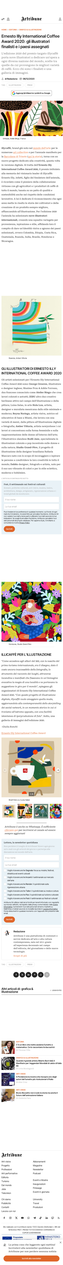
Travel (36, 1203)
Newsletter (38, 1169)
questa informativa (50, 909)
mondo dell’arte (42, 148)
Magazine (37, 1165)
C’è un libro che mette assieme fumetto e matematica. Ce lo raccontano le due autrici (35, 1046)
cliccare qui (11, 830)
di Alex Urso (21, 1082)
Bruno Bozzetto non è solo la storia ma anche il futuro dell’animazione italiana (37, 1094)
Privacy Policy (24, 523)
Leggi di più (57, 990)
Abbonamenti (39, 1161)
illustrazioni (15, 85)
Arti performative (9, 1173)
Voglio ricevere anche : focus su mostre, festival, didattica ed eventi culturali (30, 872)
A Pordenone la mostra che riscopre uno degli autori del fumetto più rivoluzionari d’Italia (36, 1078)
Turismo (5, 1181)
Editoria (13, 30)
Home (4, 30)
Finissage (37, 1188)
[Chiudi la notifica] (60, 1242)
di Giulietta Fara (23, 1098)
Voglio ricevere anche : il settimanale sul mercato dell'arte (30, 879)
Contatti (5, 1207)
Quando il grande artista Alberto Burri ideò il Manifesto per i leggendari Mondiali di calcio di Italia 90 (39, 1063)
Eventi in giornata (41, 1192)
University (37, 1199)
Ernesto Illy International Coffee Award (23, 733)
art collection (20, 152)
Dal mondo (6, 1185)
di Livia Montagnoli (25, 1068)
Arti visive (21, 1074)
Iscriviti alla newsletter (31, 1258)
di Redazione (11, 79)
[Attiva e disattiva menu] (2, 19)
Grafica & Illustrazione (30, 30)
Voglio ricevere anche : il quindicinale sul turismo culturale (32, 895)
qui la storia (34, 156)
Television (6, 1193)
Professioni (6, 1169)
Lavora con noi (8, 1211)
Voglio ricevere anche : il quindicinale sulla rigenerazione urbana (28, 885)
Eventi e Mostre (40, 1180)
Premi (29, 85)
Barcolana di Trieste (15, 156)
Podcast (37, 1173)
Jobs (3, 1189)
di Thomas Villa (23, 1050)
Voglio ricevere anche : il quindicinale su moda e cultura (32, 891)
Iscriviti (9, 529)
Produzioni (38, 1207)
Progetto (5, 1165)
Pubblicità (6, 1203)
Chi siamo (6, 1199)
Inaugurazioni (39, 1184)
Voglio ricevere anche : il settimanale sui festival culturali (32, 898)
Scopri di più (20, 956)
